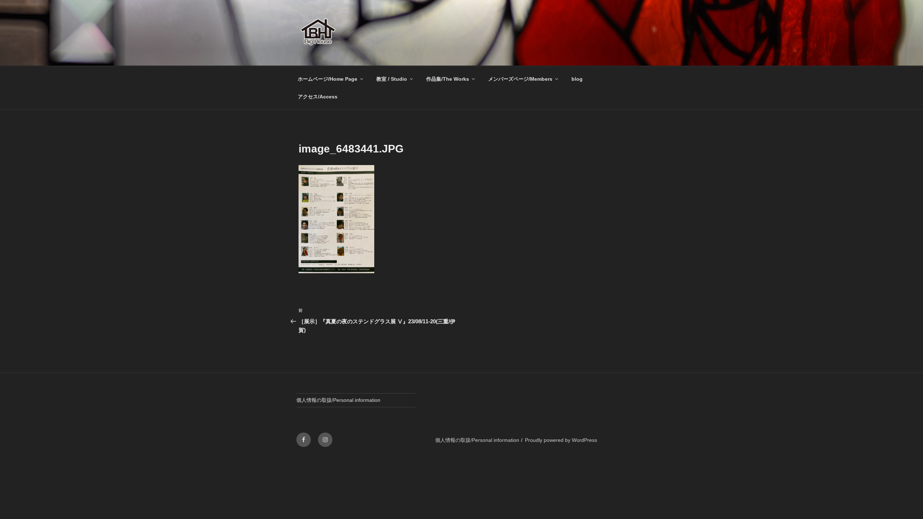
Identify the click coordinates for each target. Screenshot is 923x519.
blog (577, 79)
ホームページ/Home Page (327, 79)
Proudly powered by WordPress (561, 440)
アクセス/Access (317, 96)
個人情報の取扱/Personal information (338, 400)
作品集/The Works (447, 79)
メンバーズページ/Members (520, 79)
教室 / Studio (391, 79)
